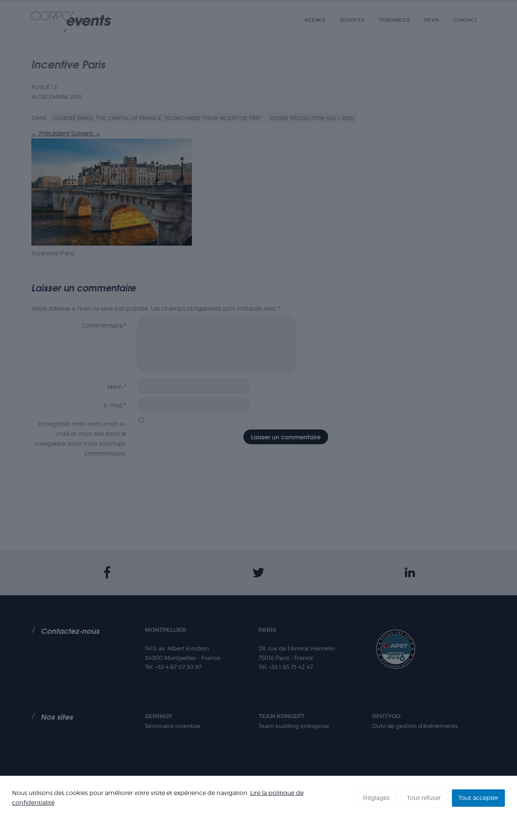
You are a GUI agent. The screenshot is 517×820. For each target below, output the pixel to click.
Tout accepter (478, 797)
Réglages (376, 797)
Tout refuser (424, 797)
